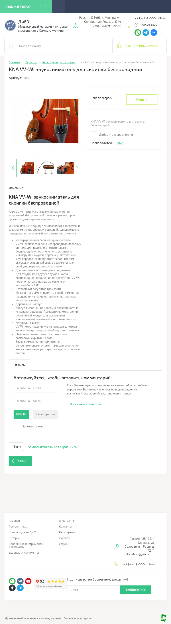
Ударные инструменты (24, 552)
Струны (64, 544)
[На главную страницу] (10, 30)
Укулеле (64, 538)
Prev (13, 168)
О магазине (67, 520)
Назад (21, 461)
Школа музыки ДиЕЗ (23, 532)
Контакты (65, 526)
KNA (120, 143)
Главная (14, 520)
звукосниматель (40, 447)
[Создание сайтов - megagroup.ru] (164, 620)
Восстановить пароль (86, 404)
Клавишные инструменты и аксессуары (27, 545)
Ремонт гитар (18, 526)
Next (77, 168)
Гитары (14, 538)
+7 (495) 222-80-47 (150, 18)
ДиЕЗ (23, 22)
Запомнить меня (33, 426)
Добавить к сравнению (115, 135)
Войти (21, 414)
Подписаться (135, 590)
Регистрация (45, 414)
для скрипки (63, 447)
